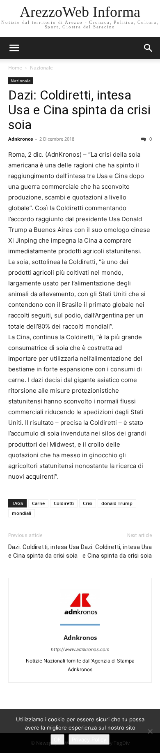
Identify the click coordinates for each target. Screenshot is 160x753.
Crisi (87, 503)
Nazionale (41, 67)
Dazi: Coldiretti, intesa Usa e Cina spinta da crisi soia (79, 109)
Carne (38, 503)
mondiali (21, 513)
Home (15, 67)
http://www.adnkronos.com (80, 649)
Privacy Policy (89, 739)
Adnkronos (20, 139)
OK (57, 739)
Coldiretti (64, 503)
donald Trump (117, 503)
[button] (148, 48)
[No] (150, 731)
